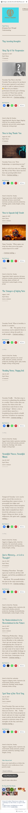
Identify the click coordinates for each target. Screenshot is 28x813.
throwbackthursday (19, 611)
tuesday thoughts (20, 124)
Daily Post (4, 122)
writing (9, 363)
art (7, 542)
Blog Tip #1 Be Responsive (13, 50)
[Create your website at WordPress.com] (14, 1)
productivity (5, 124)
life (3, 443)
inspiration (20, 198)
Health (14, 198)
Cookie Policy (14, 806)
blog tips (14, 120)
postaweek (17, 122)
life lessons (10, 200)
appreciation (9, 198)
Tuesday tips (5, 126)
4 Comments (5, 141)
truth (16, 445)
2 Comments (5, 378)
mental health (16, 200)
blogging (23, 120)
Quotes (9, 204)
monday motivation (14, 748)
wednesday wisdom (7, 686)
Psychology (4, 204)
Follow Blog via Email (7, 760)
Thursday (15, 605)
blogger (18, 120)
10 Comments (5, 565)
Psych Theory (5, 26)
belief (7, 276)
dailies (14, 542)
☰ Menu (25, 9)
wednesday (15, 678)
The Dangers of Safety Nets (13, 291)
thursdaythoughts (6, 613)
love (9, 122)
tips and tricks (12, 124)
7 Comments (5, 58)
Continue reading (19, 97)
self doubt (14, 280)
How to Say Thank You (11, 133)
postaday (12, 122)
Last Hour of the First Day (13, 693)
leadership (4, 200)
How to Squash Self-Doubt (13, 212)
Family (8, 441)
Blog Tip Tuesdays (11, 118)
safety (20, 361)
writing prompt (13, 126)
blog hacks (8, 120)
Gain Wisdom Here (10, 776)
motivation (5, 202)
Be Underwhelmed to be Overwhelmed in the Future (13, 621)
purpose (22, 546)
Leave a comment (6, 220)
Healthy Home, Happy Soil (13, 370)
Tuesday (15, 196)
